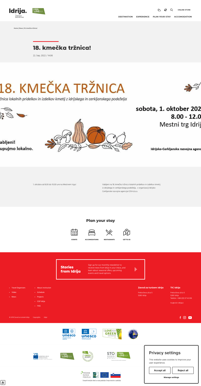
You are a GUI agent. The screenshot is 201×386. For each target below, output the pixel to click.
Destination (125, 17)
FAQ (38, 306)
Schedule (40, 292)
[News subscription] (136, 269)
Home (16, 28)
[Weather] (159, 9)
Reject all (183, 370)
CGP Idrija (41, 301)
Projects (40, 297)
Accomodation (183, 17)
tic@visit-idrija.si (177, 303)
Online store (184, 10)
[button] (165, 9)
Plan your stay (162, 17)
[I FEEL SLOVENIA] (67, 356)
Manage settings (171, 377)
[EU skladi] (42, 356)
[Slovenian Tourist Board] (118, 356)
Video (14, 292)
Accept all (160, 370)
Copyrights (36, 317)
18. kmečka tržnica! (30, 28)
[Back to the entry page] (18, 13)
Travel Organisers (18, 288)
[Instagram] (184, 317)
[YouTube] (190, 317)
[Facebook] (180, 317)
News (21, 28)
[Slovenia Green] (112, 334)
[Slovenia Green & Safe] (87, 356)
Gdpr (45, 317)
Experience (142, 17)
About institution (44, 288)
